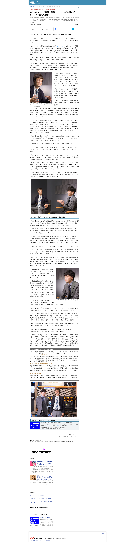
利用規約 (103, 533)
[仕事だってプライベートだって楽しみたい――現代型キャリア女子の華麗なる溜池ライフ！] (33, 477)
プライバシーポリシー (41, 540)
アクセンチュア (60, 46)
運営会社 (48, 540)
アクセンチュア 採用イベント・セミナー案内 (40, 498)
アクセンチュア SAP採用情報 (37, 495)
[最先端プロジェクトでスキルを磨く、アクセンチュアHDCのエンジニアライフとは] (33, 463)
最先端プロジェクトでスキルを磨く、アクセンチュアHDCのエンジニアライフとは (44, 463)
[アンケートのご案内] (34, 520)
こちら (57, 425)
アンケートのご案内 (45, 517)
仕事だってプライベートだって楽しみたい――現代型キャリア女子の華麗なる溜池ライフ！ (44, 477)
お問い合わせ (33, 540)
